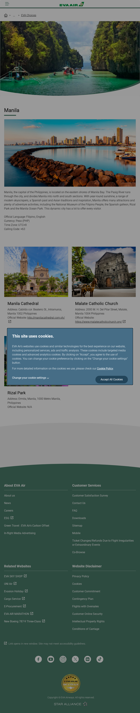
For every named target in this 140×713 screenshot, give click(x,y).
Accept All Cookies (112, 379)
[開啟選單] (7, 4)
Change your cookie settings (29, 377)
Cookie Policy (105, 368)
